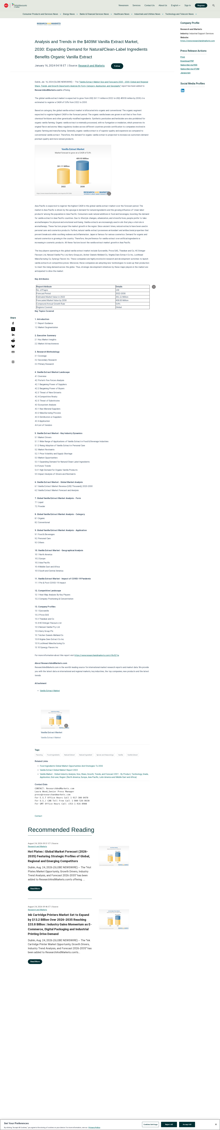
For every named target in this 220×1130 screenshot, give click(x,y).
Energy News (69, 14)
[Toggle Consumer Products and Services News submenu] (60, 14)
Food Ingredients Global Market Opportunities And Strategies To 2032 (71, 766)
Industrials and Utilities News (147, 14)
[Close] (216, 1124)
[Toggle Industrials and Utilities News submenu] (162, 14)
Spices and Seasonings (105, 755)
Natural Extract (69, 755)
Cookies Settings (150, 1124)
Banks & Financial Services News (94, 14)
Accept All (187, 1124)
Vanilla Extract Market (50, 691)
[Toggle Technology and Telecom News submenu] (196, 14)
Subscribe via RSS (188, 65)
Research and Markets (91, 65)
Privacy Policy (94, 1127)
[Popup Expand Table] (154, 287)
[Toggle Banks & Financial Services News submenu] (111, 14)
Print (182, 57)
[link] (123, 5)
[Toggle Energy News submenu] (77, 14)
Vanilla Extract (132, 755)
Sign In (187, 5)
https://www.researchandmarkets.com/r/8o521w (96, 655)
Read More (35, 889)
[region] (110, 1124)
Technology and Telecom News (179, 14)
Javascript (185, 73)
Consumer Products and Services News (40, 14)
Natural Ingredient (85, 755)
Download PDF (187, 61)
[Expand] (109, 194)
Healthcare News (121, 14)
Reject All (169, 1124)
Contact (38, 816)
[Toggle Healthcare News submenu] (131, 14)
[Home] (15, 5)
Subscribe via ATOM (189, 69)
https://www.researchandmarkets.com (197, 41)
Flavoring (39, 755)
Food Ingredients (53, 755)
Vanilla (120, 755)
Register (201, 5)
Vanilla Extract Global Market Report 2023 (59, 770)
